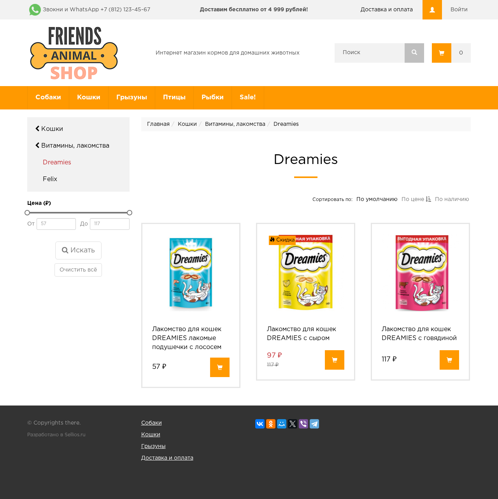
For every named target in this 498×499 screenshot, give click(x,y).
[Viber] (303, 423)
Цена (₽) (39, 203)
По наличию (452, 199)
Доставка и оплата (387, 9)
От (31, 224)
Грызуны (131, 98)
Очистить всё (78, 270)
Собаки (48, 98)
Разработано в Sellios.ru (56, 435)
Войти (459, 9)
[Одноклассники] (270, 423)
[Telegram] (314, 423)
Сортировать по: (332, 199)
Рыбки (213, 98)
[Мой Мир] (281, 423)
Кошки (88, 98)
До (84, 224)
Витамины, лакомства (74, 146)
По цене (413, 199)
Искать (81, 250)
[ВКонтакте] (260, 423)
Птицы (174, 98)
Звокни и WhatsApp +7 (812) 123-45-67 (96, 9)
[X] (292, 423)
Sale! (248, 98)
